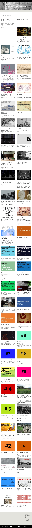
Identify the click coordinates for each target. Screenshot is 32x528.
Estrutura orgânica (11, 515)
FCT (15, 526)
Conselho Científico (11, 519)
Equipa (1, 516)
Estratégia (2, 515)
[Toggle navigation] (2, 11)
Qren (7, 526)
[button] (30, 1)
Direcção (10, 518)
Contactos (2, 519)
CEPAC (9, 520)
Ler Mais (2, 25)
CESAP (20, 526)
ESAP (25, 526)
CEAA (1, 520)
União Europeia (10, 526)
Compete (2, 526)
